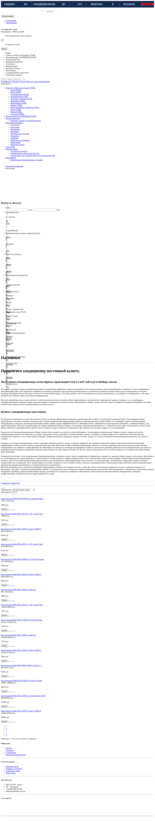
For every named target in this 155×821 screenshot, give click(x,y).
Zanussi (9, 339)
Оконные (14, 138)
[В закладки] (12, 540)
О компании (6, 82)
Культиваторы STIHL (19, 97)
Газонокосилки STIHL (20, 94)
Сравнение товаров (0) (10, 483)
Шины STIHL (16, 112)
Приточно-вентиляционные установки (27, 160)
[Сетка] (2, 488)
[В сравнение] (14, 540)
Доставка (15, 82)
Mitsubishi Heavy (12, 292)
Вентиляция (11, 158)
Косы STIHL (16, 92)
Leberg (8, 271)
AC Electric (10, 217)
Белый (8, 302)
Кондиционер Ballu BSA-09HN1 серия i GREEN (21, 574)
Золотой (9, 336)
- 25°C (8, 293)
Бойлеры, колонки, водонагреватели (26, 121)
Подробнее (147, 4)
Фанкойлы (15, 136)
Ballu (8, 224)
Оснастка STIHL (17, 114)
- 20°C (8, 272)
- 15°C (8, 266)
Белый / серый (12, 316)
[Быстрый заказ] (9, 540)
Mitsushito (10, 298)
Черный (9, 377)
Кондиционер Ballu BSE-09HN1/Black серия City (21, 665)
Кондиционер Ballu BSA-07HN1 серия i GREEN (21, 529)
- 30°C (8, 300)
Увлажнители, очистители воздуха (25, 153)
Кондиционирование (14, 123)
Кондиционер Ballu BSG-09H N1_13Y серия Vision (22, 544)
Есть (8, 280)
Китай (8, 338)
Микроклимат (11, 149)
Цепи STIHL (16, 110)
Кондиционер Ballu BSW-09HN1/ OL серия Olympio (22, 559)
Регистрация (11, 21)
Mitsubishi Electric (13, 285)
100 (7, 387)
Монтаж (29, 82)
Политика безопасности (16, 755)
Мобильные (15, 142)
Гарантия (37, 82)
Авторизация (11, 23)
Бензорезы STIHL (18, 101)
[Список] (4, 488)
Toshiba (9, 326)
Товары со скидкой (14, 769)
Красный (9, 343)
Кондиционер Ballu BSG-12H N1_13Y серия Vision (22, 605)
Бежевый (9, 296)
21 (7, 245)
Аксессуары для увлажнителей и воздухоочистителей (33, 156)
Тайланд (9, 365)
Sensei (8, 319)
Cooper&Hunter (12, 230)
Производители (12, 766)
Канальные (15, 129)
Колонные (15, 132)
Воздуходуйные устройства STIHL (25, 107)
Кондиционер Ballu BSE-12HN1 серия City (18, 635)
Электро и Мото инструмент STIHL (21, 88)
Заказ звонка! (18, 36)
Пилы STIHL (16, 90)
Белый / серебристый (14, 309)
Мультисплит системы (20, 134)
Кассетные (15, 127)
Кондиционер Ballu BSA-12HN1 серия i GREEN (21, 650)
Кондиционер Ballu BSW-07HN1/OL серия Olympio (22, 499)
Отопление (10, 147)
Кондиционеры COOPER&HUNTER (21, 116)
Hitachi (8, 264)
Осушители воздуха (19, 151)
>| (6, 735)
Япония (9, 378)
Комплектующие (18, 145)
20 (7, 238)
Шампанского (11, 384)
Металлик (10, 350)
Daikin (8, 237)
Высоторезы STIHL (19, 103)
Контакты (46, 82)
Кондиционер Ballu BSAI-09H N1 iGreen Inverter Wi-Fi (23, 696)
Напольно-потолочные (20, 140)
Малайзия (10, 351)
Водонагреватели (13, 118)
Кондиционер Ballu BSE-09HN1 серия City (18, 590)
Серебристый (11, 364)
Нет (7, 287)
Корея (8, 344)
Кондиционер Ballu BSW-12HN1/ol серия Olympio (21, 620)
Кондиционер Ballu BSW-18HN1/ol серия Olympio (21, 681)
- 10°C (8, 259)
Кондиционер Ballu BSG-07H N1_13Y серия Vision (22, 514)
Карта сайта (11, 773)
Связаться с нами (13, 771)
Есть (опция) (11, 323)
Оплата (23, 82)
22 (7, 251)
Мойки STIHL (17, 105)
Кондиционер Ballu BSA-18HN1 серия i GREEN (21, 711)
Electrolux (10, 244)
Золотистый (11, 330)
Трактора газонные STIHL (21, 99)
